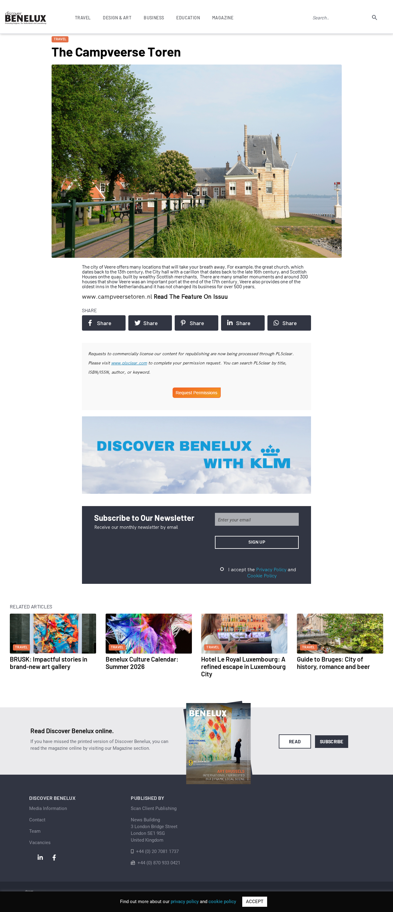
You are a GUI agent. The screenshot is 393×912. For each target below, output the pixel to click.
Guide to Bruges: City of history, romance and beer (333, 662)
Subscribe (332, 741)
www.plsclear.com (129, 363)
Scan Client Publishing (154, 808)
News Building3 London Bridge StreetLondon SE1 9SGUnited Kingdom (154, 830)
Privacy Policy (271, 569)
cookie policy (222, 901)
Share (104, 323)
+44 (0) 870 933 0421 (159, 863)
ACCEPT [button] (254, 901)
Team (35, 831)
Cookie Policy (262, 575)
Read (295, 741)
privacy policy (185, 901)
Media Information (48, 808)
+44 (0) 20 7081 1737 (157, 851)
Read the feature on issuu (191, 296)
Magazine (222, 17)
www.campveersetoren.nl (118, 296)
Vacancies (40, 842)
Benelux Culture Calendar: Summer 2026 (142, 662)
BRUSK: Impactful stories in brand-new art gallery (48, 662)
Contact (37, 820)
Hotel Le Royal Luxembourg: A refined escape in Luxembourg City (243, 666)
